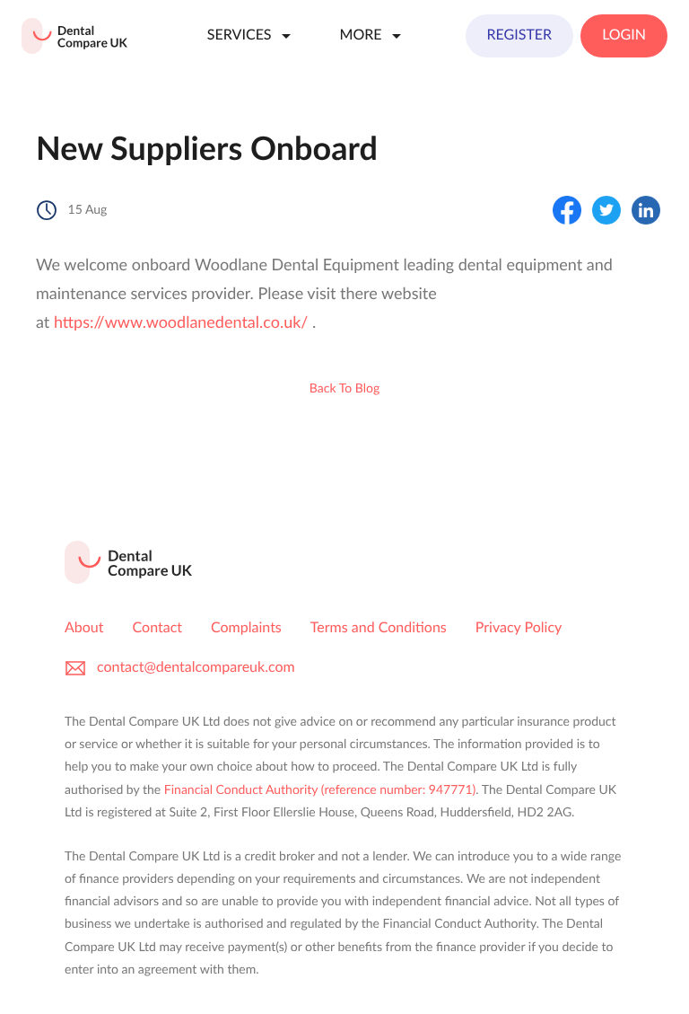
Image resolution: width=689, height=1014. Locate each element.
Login (624, 36)
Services (239, 36)
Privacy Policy (519, 629)
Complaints (246, 629)
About (84, 629)
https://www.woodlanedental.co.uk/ (181, 323)
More (361, 36)
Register (520, 36)
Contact (157, 629)
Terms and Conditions (378, 629)
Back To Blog (344, 389)
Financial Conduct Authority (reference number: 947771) (319, 790)
